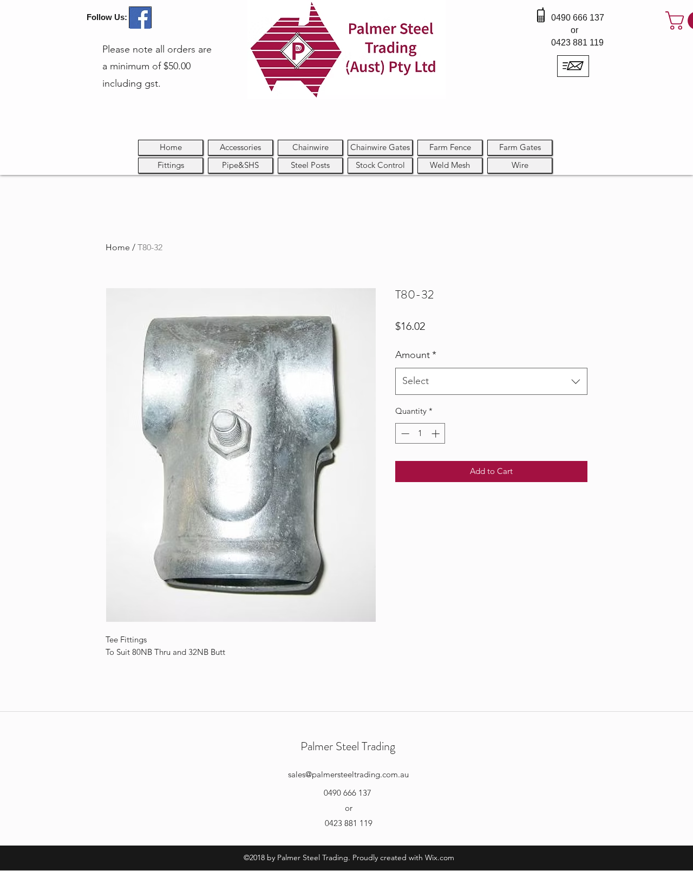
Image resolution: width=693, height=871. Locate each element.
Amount (415, 355)
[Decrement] (404, 434)
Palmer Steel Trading (347, 746)
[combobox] (491, 381)
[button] (380, 165)
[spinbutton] (420, 434)
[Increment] (436, 434)
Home (118, 247)
